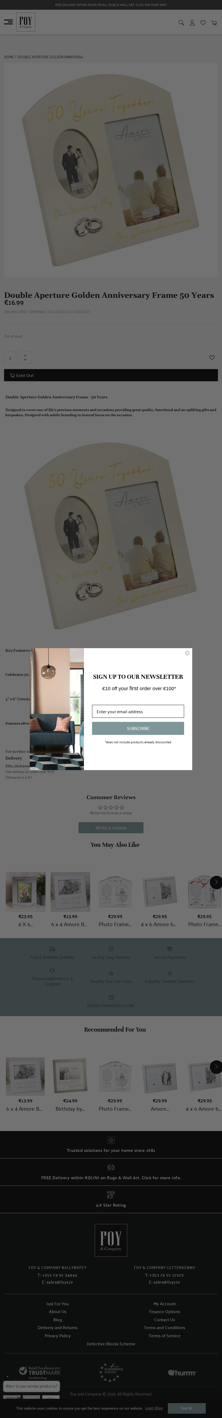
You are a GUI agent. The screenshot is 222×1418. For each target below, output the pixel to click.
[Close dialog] (187, 653)
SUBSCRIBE (138, 728)
